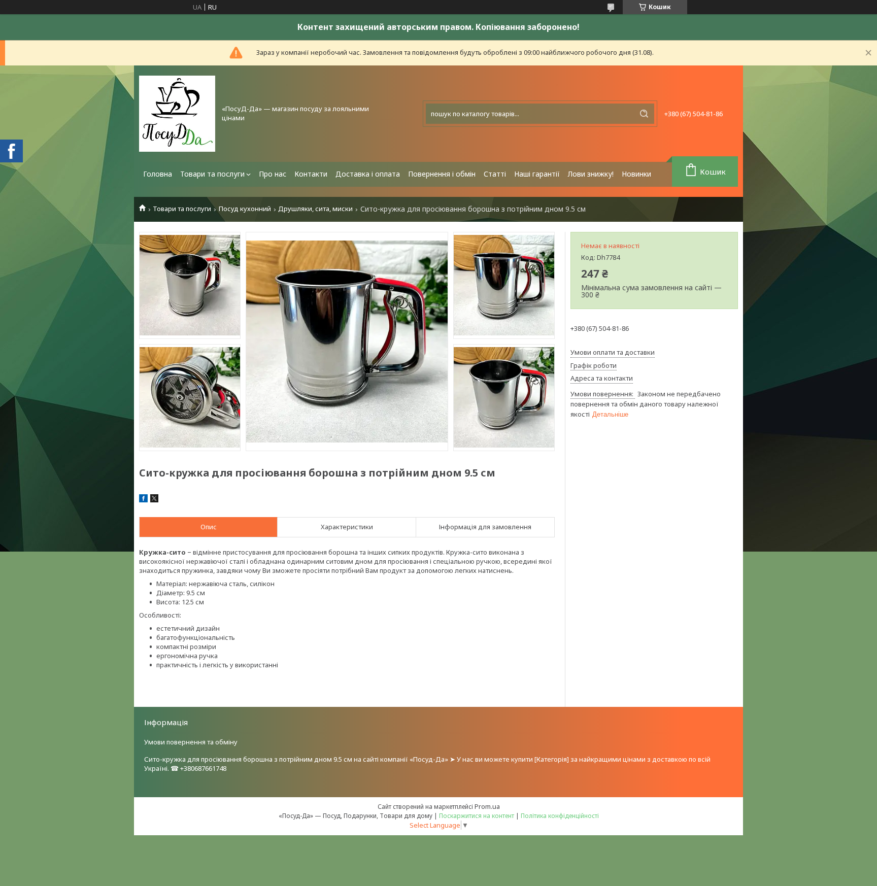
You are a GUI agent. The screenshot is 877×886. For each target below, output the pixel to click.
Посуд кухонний (245, 209)
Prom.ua (487, 806)
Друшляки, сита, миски (315, 209)
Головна (157, 174)
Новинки (636, 174)
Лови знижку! (591, 174)
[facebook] (143, 499)
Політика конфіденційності (560, 815)
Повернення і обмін (442, 174)
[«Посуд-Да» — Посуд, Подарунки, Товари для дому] (177, 114)
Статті (495, 174)
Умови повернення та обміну (191, 741)
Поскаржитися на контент (476, 815)
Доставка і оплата (367, 174)
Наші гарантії (537, 174)
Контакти (310, 174)
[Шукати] (644, 114)
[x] (154, 499)
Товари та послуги (212, 174)
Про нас (272, 174)
